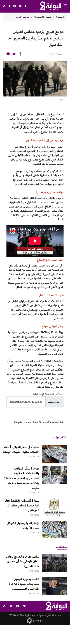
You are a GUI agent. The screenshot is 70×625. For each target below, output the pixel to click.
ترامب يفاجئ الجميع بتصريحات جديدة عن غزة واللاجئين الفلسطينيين (24, 583)
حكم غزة (18, 422)
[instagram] (14, 6)
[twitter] (20, 6)
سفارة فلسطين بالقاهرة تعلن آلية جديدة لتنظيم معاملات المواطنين (21, 505)
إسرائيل (54, 422)
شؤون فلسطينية (43, 17)
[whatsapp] (4, 6)
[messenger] (8, 54)
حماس (28, 422)
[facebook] (25, 6)
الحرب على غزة (41, 422)
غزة (62, 422)
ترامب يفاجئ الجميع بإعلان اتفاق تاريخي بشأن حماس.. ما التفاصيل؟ (22, 561)
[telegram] (9, 6)
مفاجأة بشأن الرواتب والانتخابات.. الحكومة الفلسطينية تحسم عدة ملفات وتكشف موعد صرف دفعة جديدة (21, 478)
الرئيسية (60, 17)
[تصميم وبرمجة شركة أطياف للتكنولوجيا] (35, 620)
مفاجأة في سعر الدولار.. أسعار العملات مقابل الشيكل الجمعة (21, 449)
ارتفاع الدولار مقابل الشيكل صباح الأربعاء (23, 525)
